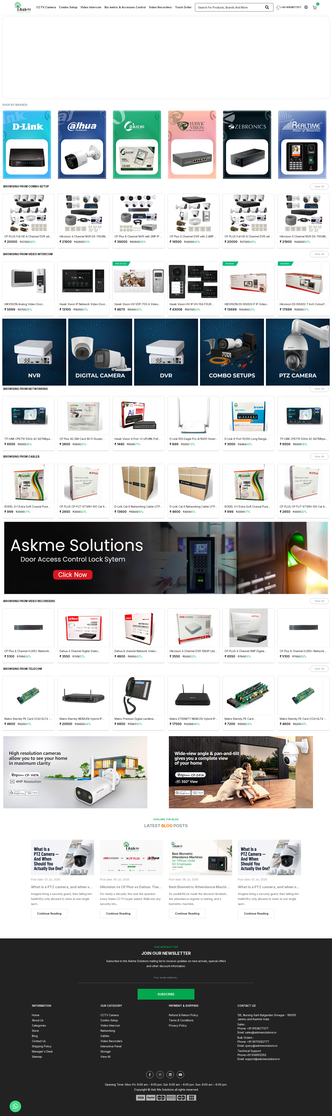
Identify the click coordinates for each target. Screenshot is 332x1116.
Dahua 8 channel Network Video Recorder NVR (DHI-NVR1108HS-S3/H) (80, 637)
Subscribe (166, 980)
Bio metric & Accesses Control (125, 7)
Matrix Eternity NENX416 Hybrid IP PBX (26, 705)
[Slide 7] (180, 79)
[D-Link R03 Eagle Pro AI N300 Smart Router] (138, 402)
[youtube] (180, 1061)
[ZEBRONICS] (194, 131)
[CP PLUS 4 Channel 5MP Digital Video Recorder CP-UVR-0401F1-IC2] (193, 614)
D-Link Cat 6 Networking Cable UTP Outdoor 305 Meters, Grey (82, 493)
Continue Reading (49, 899)
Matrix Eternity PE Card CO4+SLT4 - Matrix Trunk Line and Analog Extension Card (247, 705)
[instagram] (160, 1061)
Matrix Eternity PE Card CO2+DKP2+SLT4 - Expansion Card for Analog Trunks (192, 705)
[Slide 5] (166, 79)
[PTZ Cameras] (298, 338)
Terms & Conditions (181, 1006)
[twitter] (150, 1061)
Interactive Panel (111, 1032)
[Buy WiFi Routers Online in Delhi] (166, 545)
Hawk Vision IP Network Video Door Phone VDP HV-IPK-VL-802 (27, 290)
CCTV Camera (46, 7)
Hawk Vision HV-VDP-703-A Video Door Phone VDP (81, 290)
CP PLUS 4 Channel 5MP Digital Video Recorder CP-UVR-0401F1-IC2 (193, 637)
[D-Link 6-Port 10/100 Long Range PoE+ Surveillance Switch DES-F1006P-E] (193, 402)
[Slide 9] (194, 79)
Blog (35, 1022)
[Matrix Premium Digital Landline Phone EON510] (83, 682)
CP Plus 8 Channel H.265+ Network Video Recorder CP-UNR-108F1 (247, 637)
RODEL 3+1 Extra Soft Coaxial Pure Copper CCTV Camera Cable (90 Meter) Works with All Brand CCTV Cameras (191, 493)
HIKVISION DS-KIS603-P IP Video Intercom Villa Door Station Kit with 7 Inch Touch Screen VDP (192, 290)
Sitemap (37, 1043)
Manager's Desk (42, 1037)
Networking (107, 1017)
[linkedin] (170, 1061)
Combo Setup (68, 7)
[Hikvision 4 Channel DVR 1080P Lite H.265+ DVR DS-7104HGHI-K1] (138, 614)
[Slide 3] (152, 79)
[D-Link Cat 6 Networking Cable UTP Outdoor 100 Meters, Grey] (138, 469)
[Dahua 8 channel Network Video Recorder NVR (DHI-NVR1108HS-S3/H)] (83, 614)
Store (35, 1017)
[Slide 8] (187, 79)
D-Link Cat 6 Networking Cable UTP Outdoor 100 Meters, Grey (137, 493)
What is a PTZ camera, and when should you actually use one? (84, 873)
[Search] (267, 7)
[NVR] (34, 338)
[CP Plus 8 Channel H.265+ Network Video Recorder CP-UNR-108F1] (249, 614)
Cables (104, 1022)
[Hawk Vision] (139, 131)
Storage (105, 1037)
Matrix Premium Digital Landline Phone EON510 (79, 705)
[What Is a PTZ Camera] (62, 844)
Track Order (183, 7)
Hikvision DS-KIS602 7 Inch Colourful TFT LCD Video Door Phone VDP (248, 290)
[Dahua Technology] (28, 131)
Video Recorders (160, 7)
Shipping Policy (41, 1032)
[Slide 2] (145, 79)
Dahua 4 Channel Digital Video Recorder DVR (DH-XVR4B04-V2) (26, 637)
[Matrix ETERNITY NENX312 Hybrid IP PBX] (138, 682)
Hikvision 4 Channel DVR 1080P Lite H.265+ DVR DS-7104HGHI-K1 (137, 637)
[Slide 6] (173, 79)
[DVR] (166, 338)
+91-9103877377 (291, 7)
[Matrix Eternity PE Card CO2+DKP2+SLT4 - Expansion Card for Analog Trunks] (193, 682)
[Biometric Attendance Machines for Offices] (200, 844)
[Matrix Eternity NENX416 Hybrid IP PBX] (28, 682)
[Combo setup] (232, 338)
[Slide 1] (138, 79)
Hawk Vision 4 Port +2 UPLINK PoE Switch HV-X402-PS (81, 425)
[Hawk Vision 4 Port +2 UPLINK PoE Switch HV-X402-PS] (83, 402)
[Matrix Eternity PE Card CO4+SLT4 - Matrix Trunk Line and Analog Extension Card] (249, 682)
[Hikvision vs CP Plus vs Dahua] (131, 844)
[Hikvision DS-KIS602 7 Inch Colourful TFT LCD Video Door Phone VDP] (249, 267)
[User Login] (306, 7)
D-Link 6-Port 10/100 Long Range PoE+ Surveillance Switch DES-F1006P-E (191, 425)
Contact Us (39, 1027)
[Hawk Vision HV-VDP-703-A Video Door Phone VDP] (83, 267)
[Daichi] (83, 131)
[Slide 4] (159, 79)
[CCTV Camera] (100, 338)
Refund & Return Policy (183, 1001)
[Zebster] (304, 131)
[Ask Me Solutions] (23, 7)
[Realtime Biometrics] (249, 131)
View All (319, 172)
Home (35, 1001)
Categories (39, 1011)
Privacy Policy (178, 1011)
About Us (37, 1006)
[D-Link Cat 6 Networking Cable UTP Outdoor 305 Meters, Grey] (83, 469)
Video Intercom (91, 7)
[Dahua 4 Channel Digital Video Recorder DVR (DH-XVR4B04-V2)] (28, 614)
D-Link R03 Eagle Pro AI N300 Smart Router (137, 425)
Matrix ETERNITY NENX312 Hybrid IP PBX (137, 705)
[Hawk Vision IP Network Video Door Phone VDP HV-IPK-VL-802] (28, 267)
